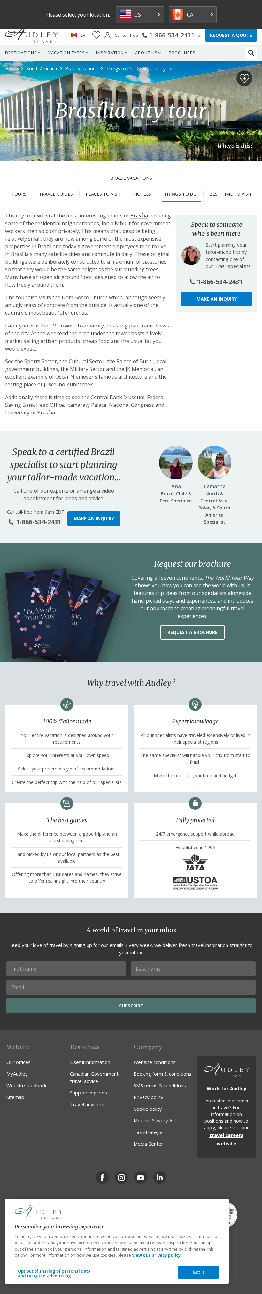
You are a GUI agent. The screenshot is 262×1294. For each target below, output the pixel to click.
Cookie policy (148, 1109)
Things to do (180, 194)
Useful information (90, 1062)
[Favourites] (96, 35)
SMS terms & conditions (160, 1085)
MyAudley (17, 1073)
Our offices (18, 1062)
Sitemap (15, 1097)
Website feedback (26, 1085)
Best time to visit (230, 194)
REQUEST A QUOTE (231, 35)
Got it (198, 1272)
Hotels (142, 194)
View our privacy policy (156, 1255)
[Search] (251, 53)
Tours (19, 194)
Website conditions (155, 1062)
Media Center (148, 1143)
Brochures (182, 53)
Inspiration (110, 53)
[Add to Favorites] (244, 78)
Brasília (139, 215)
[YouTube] (140, 1177)
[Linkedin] (159, 1177)
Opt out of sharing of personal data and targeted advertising (54, 1273)
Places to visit (103, 194)
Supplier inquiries (88, 1092)
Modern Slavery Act (155, 1120)
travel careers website (226, 1139)
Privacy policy (148, 1097)
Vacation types (66, 53)
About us (146, 53)
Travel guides (56, 194)
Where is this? (235, 145)
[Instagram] (121, 1177)
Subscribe (131, 1006)
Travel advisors (87, 1104)
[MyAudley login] (108, 35)
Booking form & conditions (162, 1073)
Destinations (21, 53)
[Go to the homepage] (31, 35)
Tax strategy (148, 1132)
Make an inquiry (216, 299)
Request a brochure (192, 632)
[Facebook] (102, 1177)
